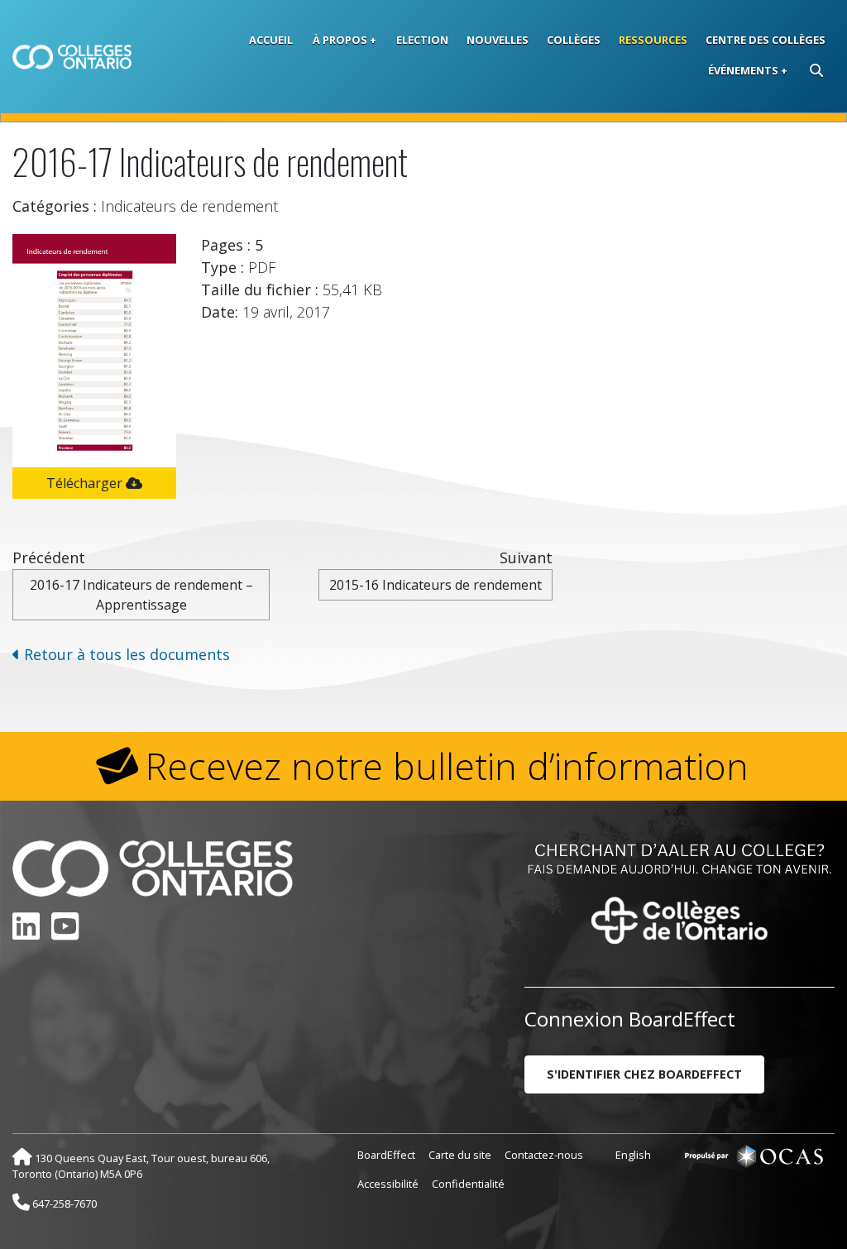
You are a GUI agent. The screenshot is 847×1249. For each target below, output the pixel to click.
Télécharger (86, 483)
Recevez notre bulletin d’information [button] (447, 766)
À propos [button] (340, 39)
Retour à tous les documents (125, 654)
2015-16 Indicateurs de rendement (435, 585)
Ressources (653, 39)
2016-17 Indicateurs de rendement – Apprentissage (141, 595)
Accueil (271, 39)
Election (422, 39)
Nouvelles (498, 39)
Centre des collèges (765, 39)
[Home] (72, 57)
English (633, 1154)
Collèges (574, 39)
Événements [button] (743, 70)
